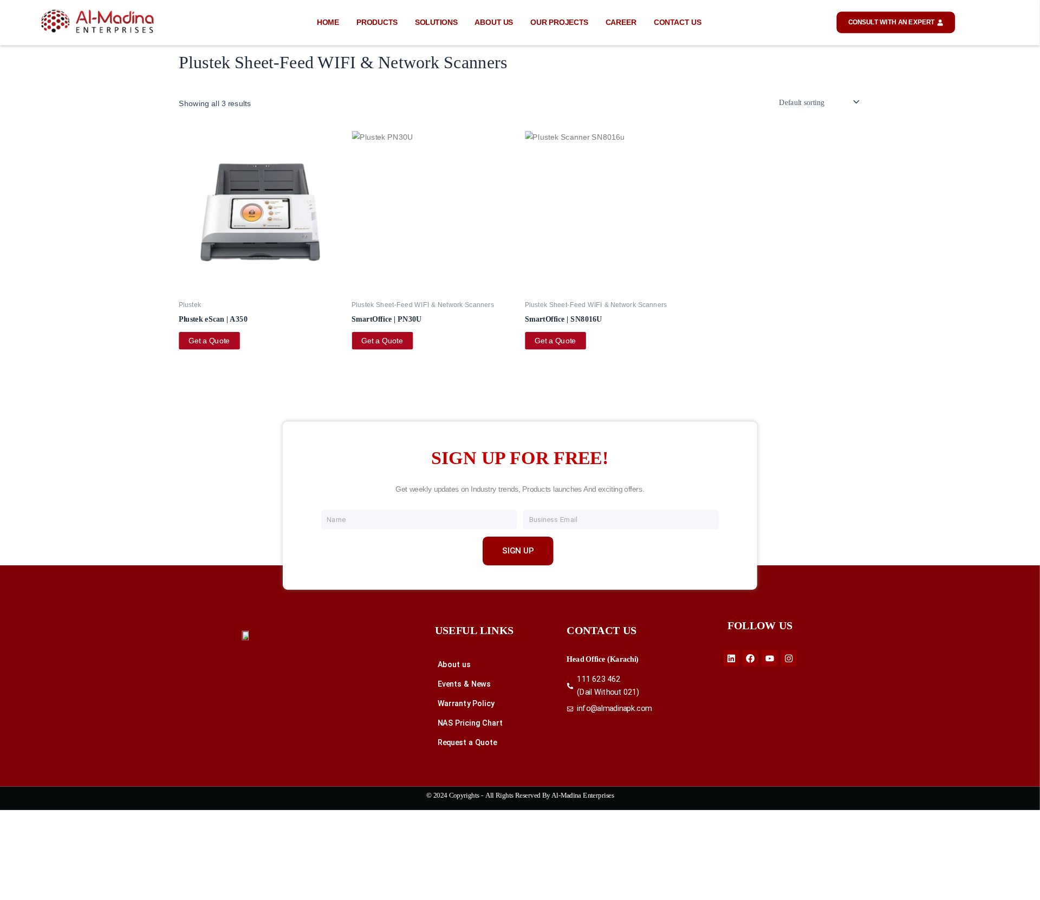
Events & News (464, 684)
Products (377, 22)
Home (328, 22)
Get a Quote (209, 340)
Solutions (436, 22)
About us (493, 22)
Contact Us (677, 22)
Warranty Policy (466, 703)
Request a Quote (467, 742)
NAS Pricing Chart (470, 723)
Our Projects (559, 22)
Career (621, 22)
